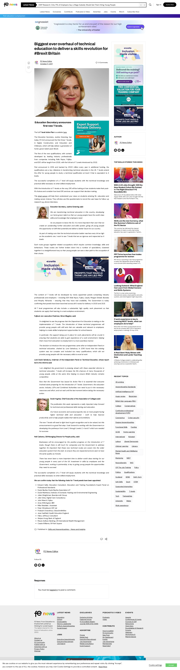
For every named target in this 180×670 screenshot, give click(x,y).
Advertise (97, 12)
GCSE (117, 432)
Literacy (135, 446)
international (120, 437)
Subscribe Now (133, 12)
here (65, 132)
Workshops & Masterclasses (130, 635)
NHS (131, 463)
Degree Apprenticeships (124, 422)
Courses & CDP (131, 622)
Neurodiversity (121, 463)
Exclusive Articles (86, 617)
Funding (134, 427)
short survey (43, 196)
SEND (128, 477)
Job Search (61, 644)
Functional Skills (121, 427)
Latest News (45, 12)
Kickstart (131, 437)
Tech (117, 496)
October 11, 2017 (46, 64)
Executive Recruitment (65, 642)
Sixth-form (137, 477)
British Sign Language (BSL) (125, 401)
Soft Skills (119, 482)
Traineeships (127, 496)
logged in (54, 590)
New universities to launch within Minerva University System (62, 5)
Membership (107, 644)
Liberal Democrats (131, 441)
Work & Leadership (64, 624)
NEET (129, 458)
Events (113, 12)
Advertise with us (40, 647)
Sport (128, 482)
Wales (128, 501)
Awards (128, 617)
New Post (106, 635)
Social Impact (62, 628)
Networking (129, 624)
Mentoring (119, 458)
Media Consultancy (87, 644)
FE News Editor (46, 61)
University (119, 501)
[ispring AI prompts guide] (91, 280)
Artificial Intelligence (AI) (124, 391)
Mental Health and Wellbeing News (126, 452)
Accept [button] (171, 665)
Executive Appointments (66, 639)
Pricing (82, 635)
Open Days (129, 626)
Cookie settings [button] (155, 665)
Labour (118, 441)
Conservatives (130, 406)
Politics (118, 472)
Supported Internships (123, 486)
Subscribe (170, 5)
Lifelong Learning (121, 446)
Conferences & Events (133, 619)
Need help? (107, 646)
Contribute (68, 12)
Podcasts (106, 617)
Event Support (85, 646)
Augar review (120, 396)
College (118, 406)
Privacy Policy (39, 649)
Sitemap (37, 651)
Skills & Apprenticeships (66, 626)
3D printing (119, 382)
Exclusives (57, 12)
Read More (103, 667)
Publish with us (39, 644)
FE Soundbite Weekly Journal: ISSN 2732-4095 (89, 623)
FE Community (39, 642)
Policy (136, 467)
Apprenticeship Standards (125, 387)
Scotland (118, 477)
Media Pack (84, 637)
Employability (62, 622)
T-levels (132, 491)
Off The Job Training (123, 467)
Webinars (128, 632)
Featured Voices (86, 619)
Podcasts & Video (83, 12)
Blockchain (133, 396)
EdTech (59, 619)
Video (105, 619)
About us (37, 638)
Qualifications (129, 472)
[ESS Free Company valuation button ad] (128, 95)
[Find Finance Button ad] (128, 74)
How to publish (108, 631)
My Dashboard (108, 637)
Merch (121, 12)
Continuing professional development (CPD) (124, 412)
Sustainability (120, 491)
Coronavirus (120, 418)
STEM (136, 482)
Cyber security (133, 418)
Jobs (106, 12)
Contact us (38, 640)
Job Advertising (85, 642)
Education (60, 617)
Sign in (158, 5)
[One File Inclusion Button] (52, 280)
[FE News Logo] (10, 4)
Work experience (121, 505)
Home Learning (129, 432)
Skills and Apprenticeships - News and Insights (66, 529)
